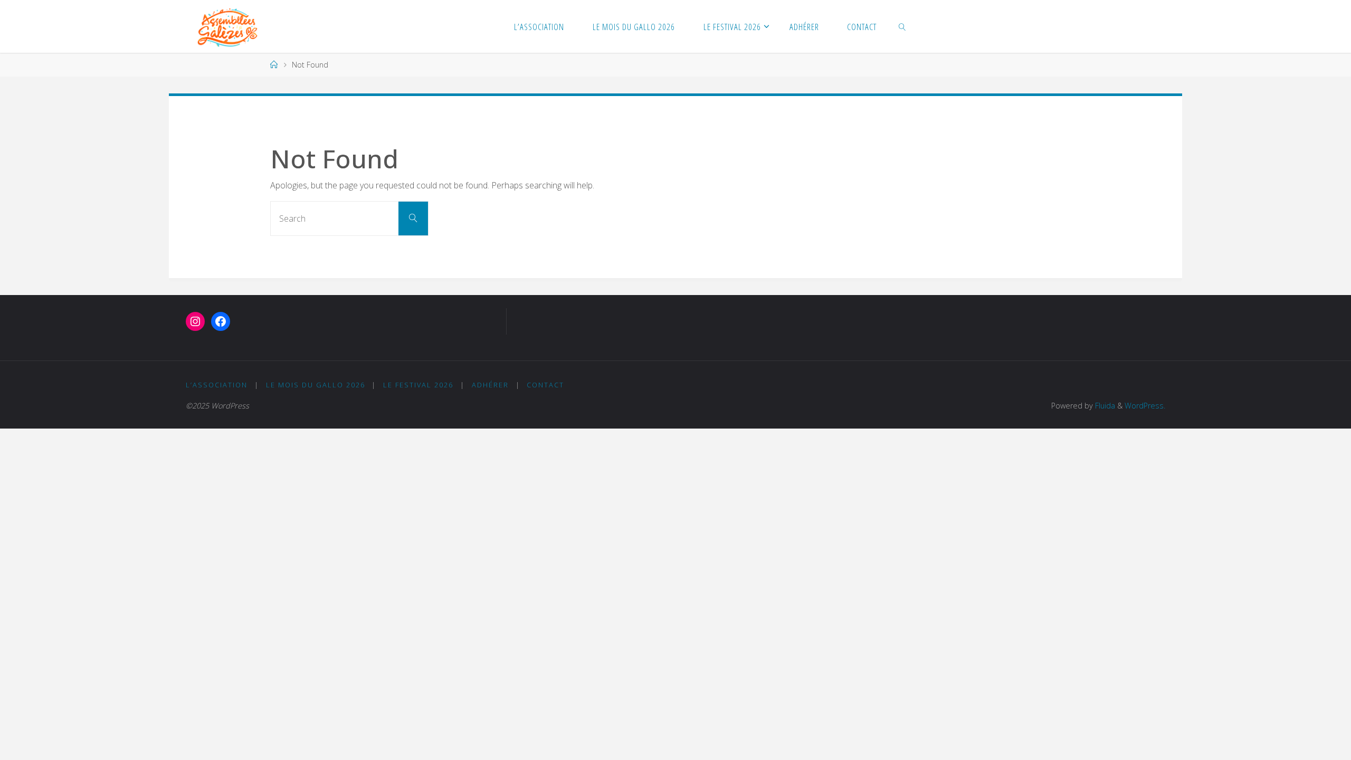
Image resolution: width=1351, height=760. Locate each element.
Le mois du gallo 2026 (315, 385)
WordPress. (1145, 406)
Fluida (1104, 406)
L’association (217, 385)
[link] (902, 26)
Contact (545, 385)
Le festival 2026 (418, 385)
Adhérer (490, 385)
